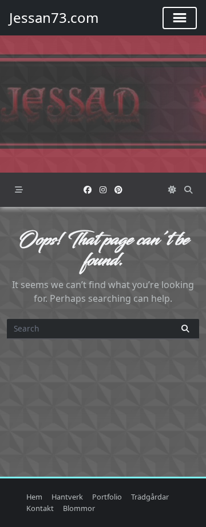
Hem (34, 497)
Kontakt (40, 508)
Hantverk (67, 497)
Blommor (79, 508)
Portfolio (107, 497)
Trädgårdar (150, 497)
